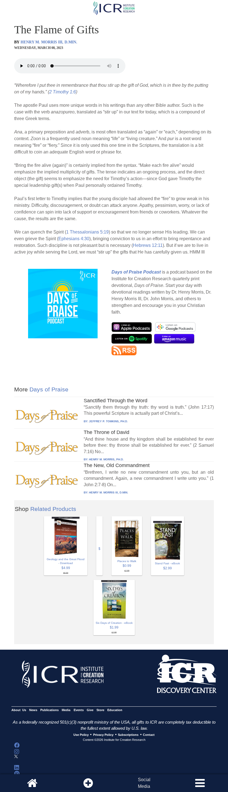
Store (100, 710)
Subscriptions (128, 734)
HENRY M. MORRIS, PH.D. (106, 459)
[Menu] (200, 783)
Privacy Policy (103, 734)
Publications (49, 710)
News (33, 710)
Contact (149, 734)
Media (66, 710)
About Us (18, 710)
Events (79, 710)
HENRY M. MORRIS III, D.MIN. (49, 42)
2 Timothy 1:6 (62, 92)
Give (90, 710)
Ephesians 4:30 (73, 238)
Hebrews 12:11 (148, 245)
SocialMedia (144, 783)
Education (114, 710)
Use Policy (81, 734)
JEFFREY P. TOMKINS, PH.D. (108, 421)
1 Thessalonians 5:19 (87, 232)
